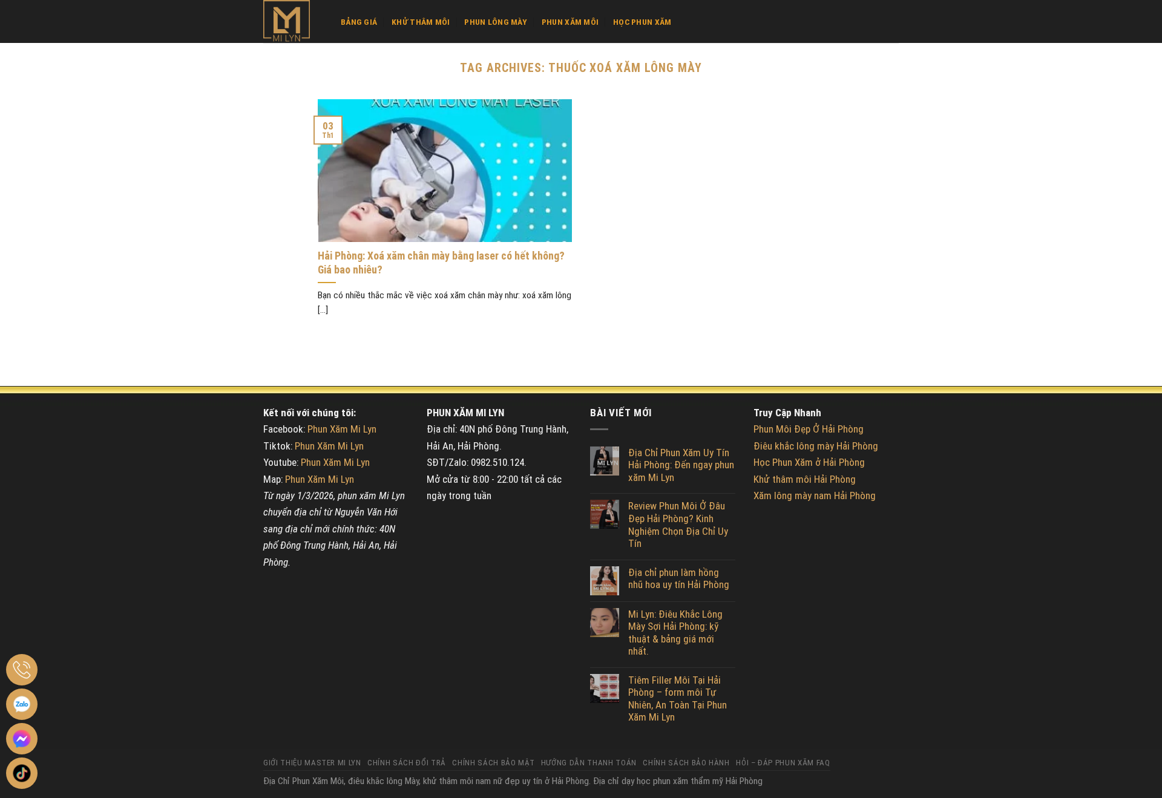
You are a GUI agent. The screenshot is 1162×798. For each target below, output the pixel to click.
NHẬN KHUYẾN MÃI (572, 593)
